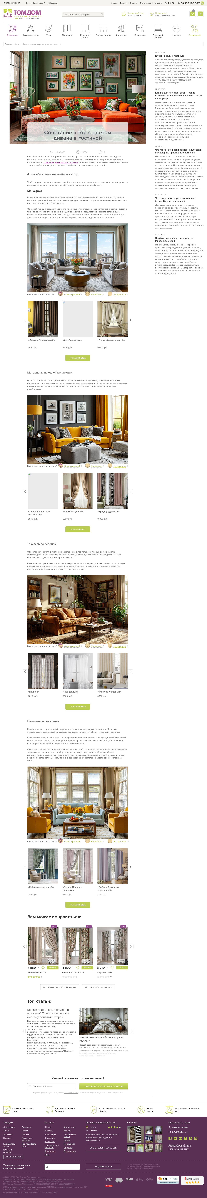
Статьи (25, 1130)
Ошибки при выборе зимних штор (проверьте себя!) (174, 239)
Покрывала (69, 1144)
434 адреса (52, 3)
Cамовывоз (38, 3)
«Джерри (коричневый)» (41, 340)
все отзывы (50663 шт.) (103, 1148)
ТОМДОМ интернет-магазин (22, 13)
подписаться (103, 1166)
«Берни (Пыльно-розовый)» (72, 888)
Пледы (67, 1140)
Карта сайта (52, 1192)
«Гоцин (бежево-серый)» (111, 340)
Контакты (158, 3)
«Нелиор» (33, 691)
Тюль (47, 1155)
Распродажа (70, 1151)
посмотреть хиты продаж (59, 987)
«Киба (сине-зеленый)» (41, 887)
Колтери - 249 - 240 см (73, 972)
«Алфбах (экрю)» (72, 340)
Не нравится (120, 294)
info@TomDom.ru (180, 1132)
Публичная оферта (11, 1192)
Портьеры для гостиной (52, 1146)
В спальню (50, 1141)
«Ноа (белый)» (71, 691)
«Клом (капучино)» (73, 511)
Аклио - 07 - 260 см (37, 972)
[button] (25, 320)
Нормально (96, 294)
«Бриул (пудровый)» (108, 511)
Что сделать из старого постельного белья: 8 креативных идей (175, 199)
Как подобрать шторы (29, 1145)
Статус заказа (145, 3)
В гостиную (50, 1134)
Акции (6, 1130)
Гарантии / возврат (27, 1139)
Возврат (123, 3)
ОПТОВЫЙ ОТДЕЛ (13, 1157)
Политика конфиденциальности (33, 1192)
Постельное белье (70, 1135)
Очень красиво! (72, 294)
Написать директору (179, 1149)
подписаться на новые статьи (104, 1086)
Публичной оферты (71, 1093)
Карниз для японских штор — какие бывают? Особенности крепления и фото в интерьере (178, 95)
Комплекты (50, 1151)
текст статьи (33, 1189)
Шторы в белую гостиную (169, 55)
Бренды (67, 1130)
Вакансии (26, 1127)
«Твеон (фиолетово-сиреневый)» (39, 513)
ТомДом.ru (20, 1177)
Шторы (48, 1127)
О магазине (9, 1127)
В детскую (50, 1138)
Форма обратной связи (180, 1145)
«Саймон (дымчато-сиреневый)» (108, 888)
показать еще (78, 358)
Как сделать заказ (9, 1145)
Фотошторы (69, 1127)
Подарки (68, 1147)
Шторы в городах (7, 1151)
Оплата (114, 3)
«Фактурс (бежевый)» (109, 691)
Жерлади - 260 (104, 972)
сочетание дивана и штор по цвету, (60, 162)
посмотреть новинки (98, 987)
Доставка (7, 1134)
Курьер (29, 3)
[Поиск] (102, 14)
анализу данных (15, 1187)
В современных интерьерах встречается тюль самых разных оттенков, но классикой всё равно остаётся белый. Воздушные (51, 1024)
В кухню (49, 1130)
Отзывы (133, 3)
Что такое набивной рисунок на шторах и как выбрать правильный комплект (178, 151)
